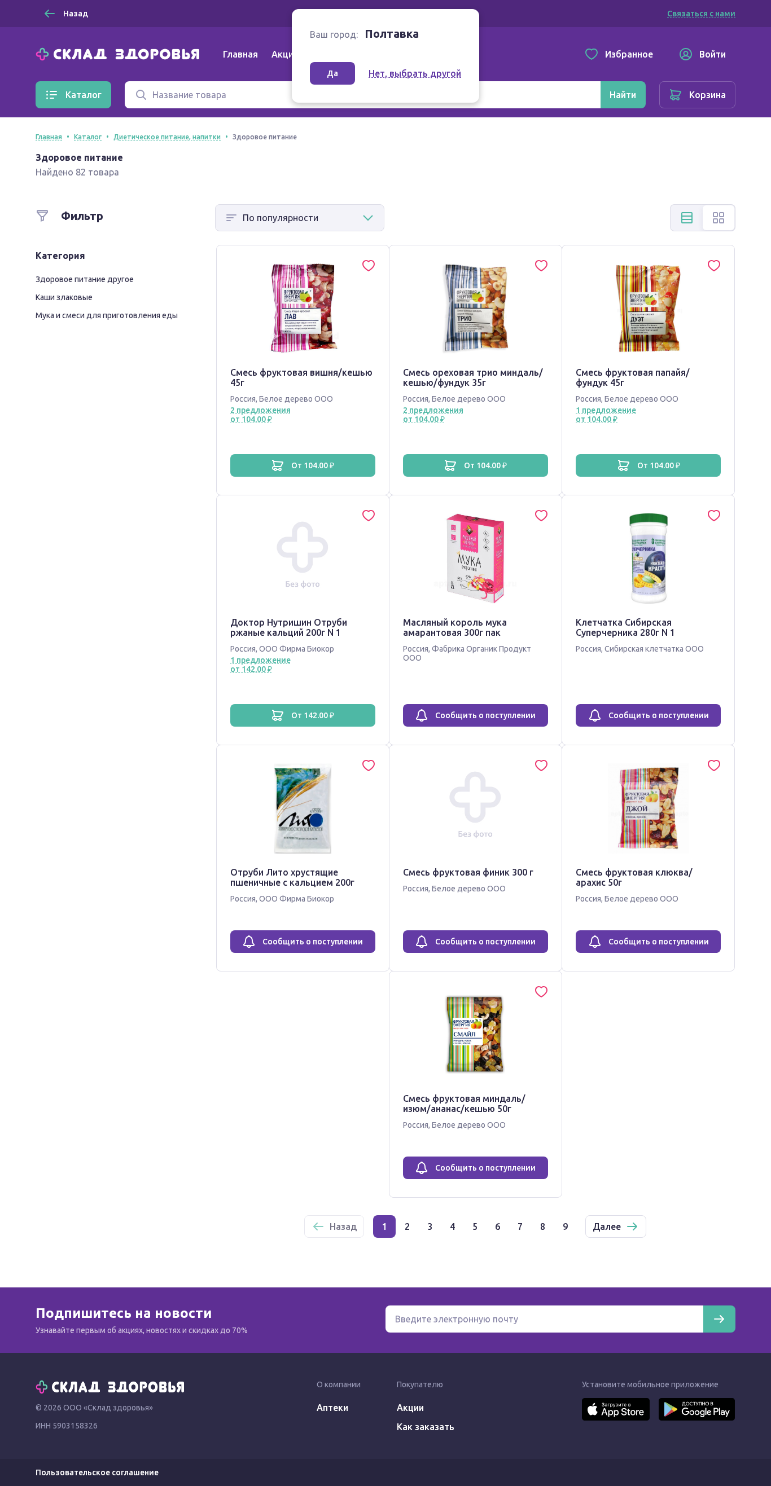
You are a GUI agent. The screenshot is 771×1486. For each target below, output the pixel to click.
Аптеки (332, 1408)
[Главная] (120, 53)
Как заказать (425, 1427)
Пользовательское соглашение (97, 1472)
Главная (240, 54)
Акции (285, 54)
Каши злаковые (64, 297)
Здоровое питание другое (85, 279)
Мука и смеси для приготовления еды (107, 315)
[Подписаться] (719, 1319)
